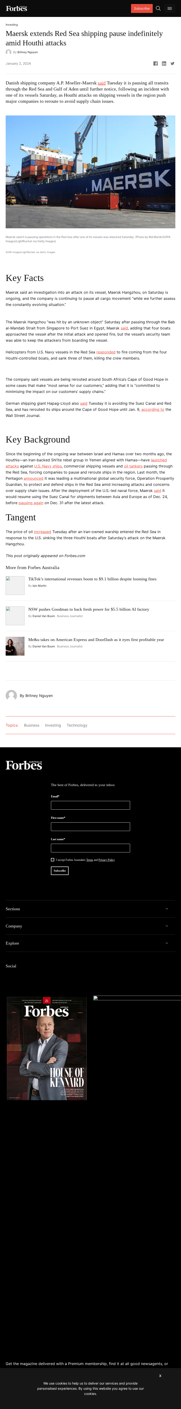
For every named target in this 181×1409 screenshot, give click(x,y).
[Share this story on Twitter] (172, 63)
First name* (58, 817)
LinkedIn (20, 976)
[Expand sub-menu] (166, 908)
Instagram (31, 976)
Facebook (8, 976)
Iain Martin (39, 585)
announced (33, 478)
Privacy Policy (107, 860)
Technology (77, 725)
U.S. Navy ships (48, 466)
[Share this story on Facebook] (155, 63)
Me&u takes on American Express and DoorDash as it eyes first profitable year (96, 639)
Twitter (42, 976)
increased (42, 531)
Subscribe (142, 8)
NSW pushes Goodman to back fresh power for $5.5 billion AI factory (88, 609)
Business (31, 725)
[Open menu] (169, 8)
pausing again (31, 502)
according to (152, 409)
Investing (53, 725)
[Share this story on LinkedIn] (164, 63)
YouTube (54, 976)
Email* (55, 796)
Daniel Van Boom (44, 616)
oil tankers (133, 466)
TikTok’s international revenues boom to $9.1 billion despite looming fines (92, 579)
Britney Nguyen (27, 52)
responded (105, 352)
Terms (89, 860)
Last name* (58, 839)
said (102, 82)
